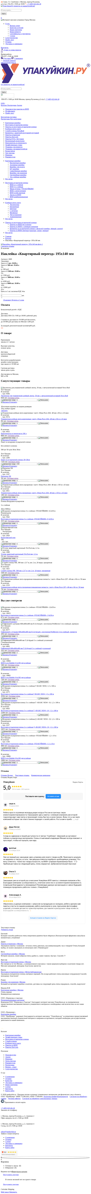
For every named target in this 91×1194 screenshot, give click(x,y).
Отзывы (8, 42)
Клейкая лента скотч (13, 1043)
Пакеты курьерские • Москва (12, 944)
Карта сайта (9, 1091)
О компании (10, 1077)
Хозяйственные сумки (13, 1037)
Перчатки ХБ (6, 476)
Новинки (8, 1059)
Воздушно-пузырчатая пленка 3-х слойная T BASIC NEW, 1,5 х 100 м (27, 694)
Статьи (12, 36)
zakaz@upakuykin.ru (8, 63)
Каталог (4, 105)
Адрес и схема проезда (12, 50)
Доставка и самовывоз (13, 44)
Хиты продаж (10, 1061)
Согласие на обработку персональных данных (39, 1098)
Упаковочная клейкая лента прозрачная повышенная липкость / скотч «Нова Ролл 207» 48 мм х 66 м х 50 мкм (42, 587)
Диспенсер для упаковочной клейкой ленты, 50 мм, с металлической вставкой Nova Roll (34, 396)
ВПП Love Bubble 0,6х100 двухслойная (16, 758)
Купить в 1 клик (18, 300)
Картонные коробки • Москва (12, 990)
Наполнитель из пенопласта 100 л (14, 433)
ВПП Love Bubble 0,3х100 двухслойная (16, 663)
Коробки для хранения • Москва (13, 982)
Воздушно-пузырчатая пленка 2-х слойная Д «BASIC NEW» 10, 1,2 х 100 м (29, 727)
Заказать (4, 411)
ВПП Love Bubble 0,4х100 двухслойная (16, 677)
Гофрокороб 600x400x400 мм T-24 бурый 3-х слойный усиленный (26, 648)
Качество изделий (16, 28)
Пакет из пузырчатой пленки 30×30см (15, 460)
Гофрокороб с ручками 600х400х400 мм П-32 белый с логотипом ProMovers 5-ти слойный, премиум (39, 632)
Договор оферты (14, 1098)
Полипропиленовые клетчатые (12, 1000)
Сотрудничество (11, 38)
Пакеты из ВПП (11, 1045)
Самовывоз (18, 58)
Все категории (15, 119)
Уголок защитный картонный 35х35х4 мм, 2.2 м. (19, 554)
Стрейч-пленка (11, 1041)
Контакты (5, 48)
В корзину (7, 300)
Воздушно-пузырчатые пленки (17, 1039)
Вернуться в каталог (19, 1172)
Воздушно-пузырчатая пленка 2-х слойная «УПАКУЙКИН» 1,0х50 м (27, 615)
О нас (7, 24)
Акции (19, 105)
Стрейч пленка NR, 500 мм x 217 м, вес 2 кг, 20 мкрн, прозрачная (25, 571)
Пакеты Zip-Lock (11, 1047)
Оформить (13, 1192)
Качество (8, 1081)
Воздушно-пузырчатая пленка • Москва (16, 962)
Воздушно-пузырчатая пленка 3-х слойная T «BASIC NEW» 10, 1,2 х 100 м (29, 711)
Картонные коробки (8, 1014)
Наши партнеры (16, 30)
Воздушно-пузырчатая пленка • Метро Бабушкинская (21, 972)
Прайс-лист (9, 113)
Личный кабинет (9, 61)
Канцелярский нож (8, 537)
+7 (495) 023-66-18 (34, 4)
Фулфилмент (10, 111)
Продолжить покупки (11, 1175)
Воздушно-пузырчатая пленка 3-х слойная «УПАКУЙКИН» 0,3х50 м (27, 519)
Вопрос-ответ (15, 26)
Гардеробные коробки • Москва (13, 954)
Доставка (7, 58)
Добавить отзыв (7, 930)
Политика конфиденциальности (56, 1096)
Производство (10, 1055)
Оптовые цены (14, 398)
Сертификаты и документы (20, 34)
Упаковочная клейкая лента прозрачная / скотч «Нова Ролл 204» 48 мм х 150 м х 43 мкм (34, 493)
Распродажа (11, 105)
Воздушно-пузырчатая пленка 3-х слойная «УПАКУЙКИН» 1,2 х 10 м (27, 744)
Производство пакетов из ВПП (17, 109)
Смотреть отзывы (7, 246)
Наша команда (15, 32)
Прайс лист (9, 40)
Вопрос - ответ (11, 1067)
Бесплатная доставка (9, 117)
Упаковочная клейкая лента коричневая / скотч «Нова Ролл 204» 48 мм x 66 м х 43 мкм (34, 419)
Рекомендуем (10, 1063)
